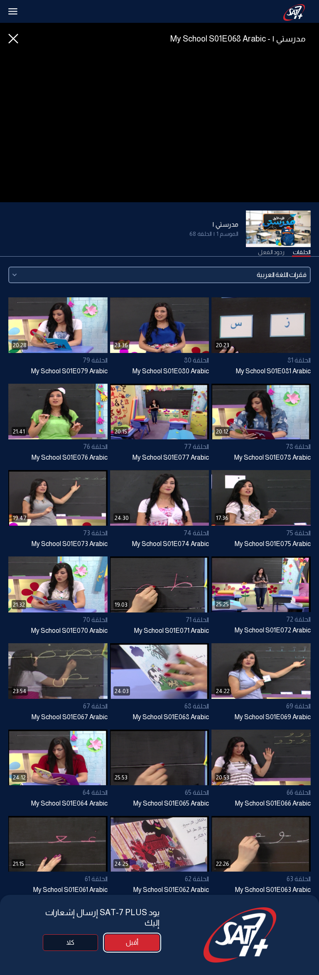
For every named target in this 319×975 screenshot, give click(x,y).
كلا (70, 942)
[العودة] (13, 39)
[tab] (302, 252)
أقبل (132, 942)
